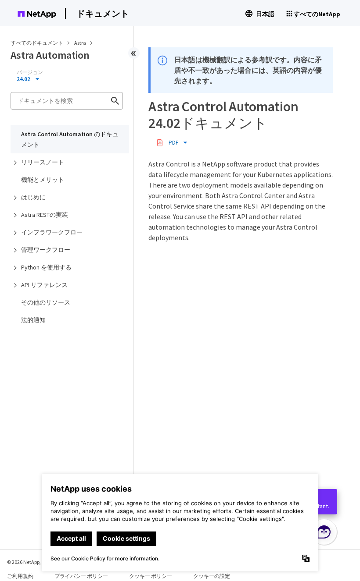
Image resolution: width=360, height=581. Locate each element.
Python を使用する (46, 267)
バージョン (30, 72)
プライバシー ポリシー (81, 576)
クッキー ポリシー (150, 576)
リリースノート (42, 162)
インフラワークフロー (52, 232)
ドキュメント (102, 13)
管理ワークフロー (45, 250)
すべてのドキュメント (37, 42)
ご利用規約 (20, 576)
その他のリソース (45, 302)
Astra (80, 42)
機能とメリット (42, 180)
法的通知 (33, 320)
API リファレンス (44, 285)
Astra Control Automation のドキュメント (70, 139)
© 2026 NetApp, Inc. (28, 562)
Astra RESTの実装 (44, 215)
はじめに (33, 197)
